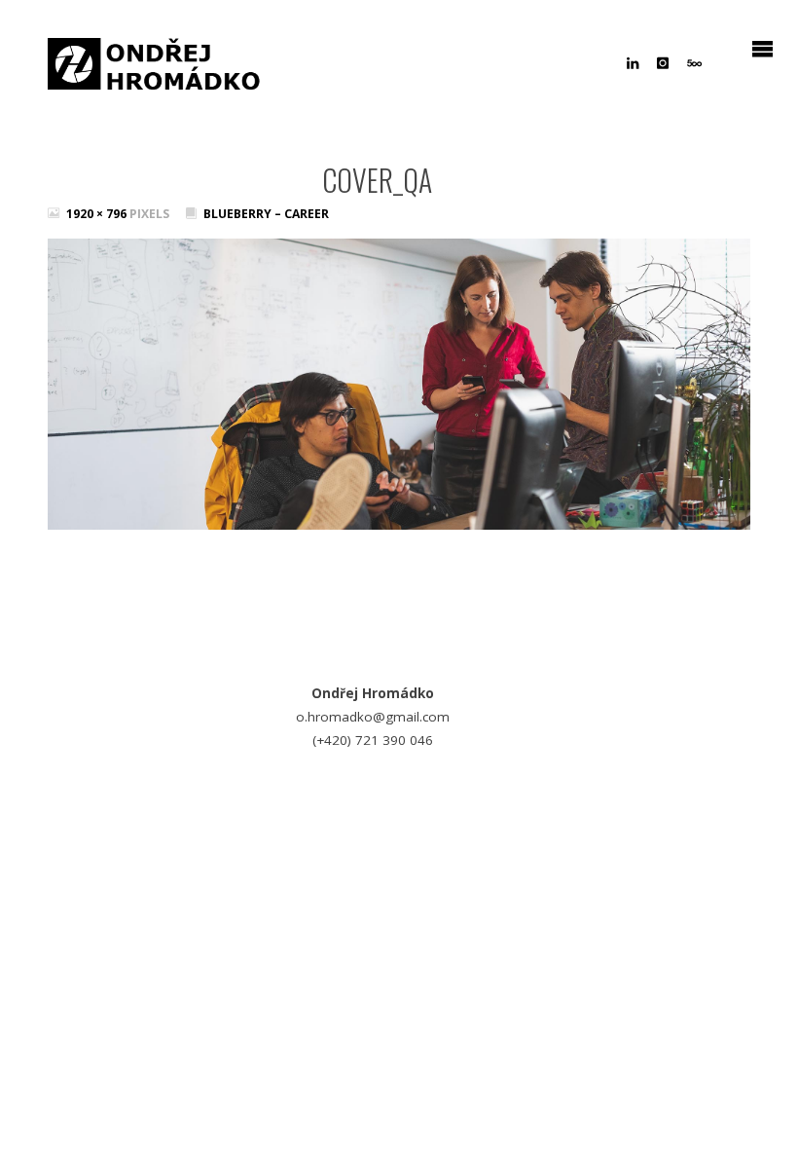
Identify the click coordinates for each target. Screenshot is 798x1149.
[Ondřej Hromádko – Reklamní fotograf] (155, 58)
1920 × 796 (97, 213)
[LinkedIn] (633, 63)
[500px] (693, 63)
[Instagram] (663, 63)
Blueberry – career (266, 213)
